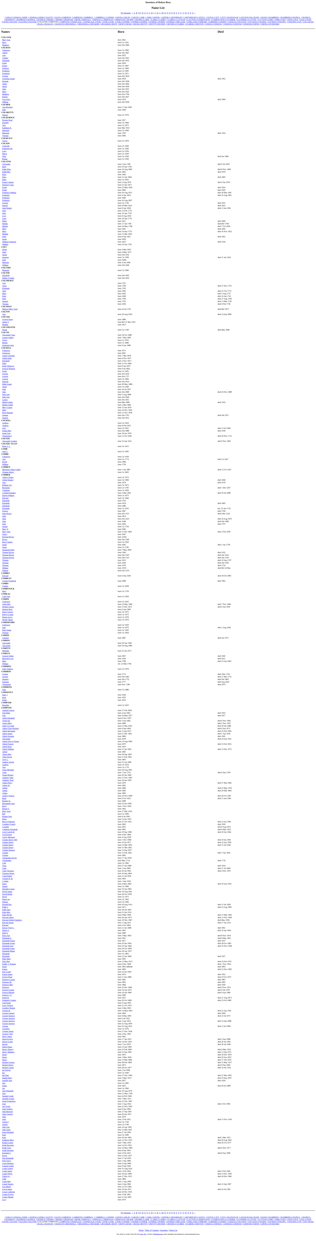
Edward (5, 498)
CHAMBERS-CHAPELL (290, 17)
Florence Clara (8, 185)
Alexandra (6, 646)
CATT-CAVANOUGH (229, 17)
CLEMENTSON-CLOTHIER (223, 20)
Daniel (4, 886)
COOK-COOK (108, 22)
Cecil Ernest (7, 835)
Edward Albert (8, 917)
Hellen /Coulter (8, 278)
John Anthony (7, 669)
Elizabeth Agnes (8, 941)
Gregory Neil (7, 1034)
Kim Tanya (6, 1161)
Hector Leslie (7, 1042)
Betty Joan (6, 811)
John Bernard (7, 1112)
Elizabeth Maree (8, 951)
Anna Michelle (8, 770)
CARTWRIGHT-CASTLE (194, 17)
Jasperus (5, 257)
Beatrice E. (6, 801)
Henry (4, 1055)
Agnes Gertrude (8, 356)
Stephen (5, 679)
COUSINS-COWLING (276, 22)
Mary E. (5, 529)
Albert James (7, 734)
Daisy (4, 884)
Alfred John (6, 358)
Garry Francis (7, 1005)
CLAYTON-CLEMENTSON (198, 20)
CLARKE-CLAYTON (176, 20)
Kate (4, 1135)
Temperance (7, 436)
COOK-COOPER (122, 22)
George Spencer (8, 1016)
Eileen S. (5, 930)
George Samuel (8, 1013)
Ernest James (7, 974)
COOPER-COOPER (138, 22)
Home (141, 1230)
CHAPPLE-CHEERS (45, 20)
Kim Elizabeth (7, 1158)
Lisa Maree (6, 1187)
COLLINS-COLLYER (27, 22)
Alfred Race (7, 747)
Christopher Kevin (9, 858)
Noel (4, 156)
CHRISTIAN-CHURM (123, 20)
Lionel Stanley (8, 1184)
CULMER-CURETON (194, 24)
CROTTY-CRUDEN (156, 24)
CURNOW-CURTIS (250, 24)
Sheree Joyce (7, 617)
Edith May (6, 172)
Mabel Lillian (7, 402)
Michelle (5, 651)
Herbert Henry (8, 1065)
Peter (4, 237)
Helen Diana (7, 1047)
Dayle (4, 897)
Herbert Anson (8, 607)
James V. (5, 322)
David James (7, 892)
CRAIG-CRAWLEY (45, 24)
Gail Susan (6, 1003)
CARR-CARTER (153, 17)
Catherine (6, 490)
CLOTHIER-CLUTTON (246, 20)
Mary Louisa (7, 407)
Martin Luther (7, 405)
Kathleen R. (7, 128)
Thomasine (6, 684)
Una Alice (6, 99)
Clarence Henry (8, 873)
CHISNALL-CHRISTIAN (102, 20)
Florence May (7, 985)
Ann (4, 55)
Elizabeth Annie (8, 948)
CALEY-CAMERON (62, 17)
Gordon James (7, 1031)
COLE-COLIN (305, 20)
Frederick (6, 71)
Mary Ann (6, 40)
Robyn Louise (7, 615)
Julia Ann (6, 394)
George (5, 76)
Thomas (5, 304)
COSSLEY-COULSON (236, 22)
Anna (4, 286)
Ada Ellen (6, 713)
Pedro (4, 700)
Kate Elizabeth (8, 1132)
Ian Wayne (6, 1070)
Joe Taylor (6, 1106)
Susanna (5, 682)
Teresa (4, 141)
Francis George (8, 990)
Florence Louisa (8, 980)
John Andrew (7, 1109)
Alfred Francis (7, 744)
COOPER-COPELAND (175, 22)
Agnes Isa (6, 721)
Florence (5, 68)
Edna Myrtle (7, 915)
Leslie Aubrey (7, 1169)
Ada (4, 314)
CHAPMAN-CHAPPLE (25, 20)
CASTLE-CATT (212, 17)
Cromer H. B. (7, 879)
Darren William (8, 495)
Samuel (5, 301)
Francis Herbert (8, 992)
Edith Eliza (6, 169)
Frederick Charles (9, 1000)
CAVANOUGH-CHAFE (249, 17)
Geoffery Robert (8, 1008)
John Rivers (6, 514)
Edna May (6, 912)
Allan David (7, 757)
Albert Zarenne (8, 736)
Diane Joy (6, 899)
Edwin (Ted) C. (8, 928)
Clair (4, 863)
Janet (4, 252)
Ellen (4, 180)
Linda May (6, 1181)
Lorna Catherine (8, 1192)
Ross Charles (7, 542)
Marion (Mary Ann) (10, 309)
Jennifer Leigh (7, 1096)
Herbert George (8, 1062)
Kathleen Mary (8, 1140)
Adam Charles (7, 477)
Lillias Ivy (6, 1176)
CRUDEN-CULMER (175, 24)
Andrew (5, 423)
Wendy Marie (7, 620)
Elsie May (6, 961)
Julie (4, 110)
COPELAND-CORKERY (196, 22)
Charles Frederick (9, 581)
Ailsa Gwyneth (8, 726)
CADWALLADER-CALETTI (40, 17)
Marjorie (5, 262)
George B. (6, 1011)
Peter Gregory (7, 612)
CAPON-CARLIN (122, 17)
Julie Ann (6, 1127)
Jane (4, 627)
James (4, 84)
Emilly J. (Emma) (9, 964)
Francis (5, 511)
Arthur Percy (7, 783)
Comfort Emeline (9, 493)
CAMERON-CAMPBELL (82, 17)
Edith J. (5, 907)
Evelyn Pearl (7, 977)
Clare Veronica (8, 871)
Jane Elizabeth (7, 1091)
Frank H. (5, 998)
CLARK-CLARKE (158, 20)
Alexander (6, 164)
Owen (4, 340)
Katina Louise (7, 1143)
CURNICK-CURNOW (232, 24)
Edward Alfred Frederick (12, 920)
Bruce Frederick (8, 822)
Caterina (5, 638)
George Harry (7, 319)
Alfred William (8, 749)
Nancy (4, 534)
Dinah (4, 330)
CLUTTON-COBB (265, 20)
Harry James (7, 1037)
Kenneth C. (6, 1153)
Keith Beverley (8, 1145)
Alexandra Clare (8, 335)
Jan (3, 1088)
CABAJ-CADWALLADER (16, 17)
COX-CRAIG (308, 22)
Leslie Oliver (7, 1174)
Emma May (6, 431)
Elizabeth (6, 61)
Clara (4, 866)
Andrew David (8, 762)
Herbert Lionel (8, 1068)
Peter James (6, 630)
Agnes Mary (7, 723)
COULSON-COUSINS (256, 22)
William (5, 102)
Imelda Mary (7, 1078)
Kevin (4, 1156)
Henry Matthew (8, 1052)
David (4, 462)
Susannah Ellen (8, 550)
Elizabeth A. (7, 938)
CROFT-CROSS (125, 24)
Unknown (6, 50)
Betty (4, 167)
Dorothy (5, 123)
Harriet (5, 206)
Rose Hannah (7, 413)
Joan (4, 1104)
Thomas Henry (8, 472)
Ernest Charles (8, 182)
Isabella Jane (7, 1081)
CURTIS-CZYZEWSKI (269, 24)
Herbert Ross (7, 609)
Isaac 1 (5, 695)
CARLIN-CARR (138, 17)
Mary (4, 42)
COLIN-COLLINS (9, 22)
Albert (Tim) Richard (10, 728)
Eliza (4, 174)
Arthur (4, 788)
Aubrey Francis (8, 796)
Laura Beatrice (8, 1163)
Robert (5, 97)
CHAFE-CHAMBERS (269, 17)
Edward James (8, 923)
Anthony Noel (7, 780)
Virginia (5, 136)
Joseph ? (5, 1122)
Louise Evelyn (8, 1194)
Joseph (5, 527)
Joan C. (5, 451)
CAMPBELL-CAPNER (104, 17)
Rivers (4, 539)
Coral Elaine (7, 876)
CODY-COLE (292, 20)
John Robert (7, 208)
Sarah (4, 239)
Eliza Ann (6, 936)
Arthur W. (6, 785)
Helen (4, 250)
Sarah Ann (6, 433)
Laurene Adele (8, 1166)
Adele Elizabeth (8, 718)
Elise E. (5, 933)
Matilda (5, 234)
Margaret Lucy (8, 659)
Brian (4, 819)
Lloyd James (7, 1189)
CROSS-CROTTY (140, 24)
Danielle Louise (8, 889)
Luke (4, 218)
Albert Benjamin (8, 731)
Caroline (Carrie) (8, 824)
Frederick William (9, 193)
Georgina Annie (8, 79)
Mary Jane (6, 532)
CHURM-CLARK (141, 20)
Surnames (164, 1230)
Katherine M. (7, 149)
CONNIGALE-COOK (92, 22)
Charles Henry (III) (9, 840)
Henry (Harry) (7, 1049)
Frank (4, 187)
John (4, 89)
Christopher (6, 860)
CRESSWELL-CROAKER (88, 24)
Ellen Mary (6, 959)
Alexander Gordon (9, 441)
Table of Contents (152, 1230)
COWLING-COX (294, 22)
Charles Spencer (8, 850)
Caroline (5, 827)
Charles (5, 58)
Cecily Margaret (8, 837)
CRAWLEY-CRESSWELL (65, 24)
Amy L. (5, 760)
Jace (4, 1083)
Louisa (5, 400)
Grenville (6, 146)
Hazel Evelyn (7, 1039)
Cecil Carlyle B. (8, 832)
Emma (4, 969)
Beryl (4, 806)
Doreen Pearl (7, 120)
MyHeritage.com (158, 1234)
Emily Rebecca (8, 366)
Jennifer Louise (8, 1099)
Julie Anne (6, 1130)
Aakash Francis (8, 710)
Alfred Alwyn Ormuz (10, 741)
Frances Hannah (8, 369)
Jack (4, 125)
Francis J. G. (7, 995)
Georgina (6, 1029)
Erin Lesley (6, 972)
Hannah (5, 81)
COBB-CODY (280, 20)
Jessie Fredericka (8, 1101)
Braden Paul (7, 816)
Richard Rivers (8, 537)
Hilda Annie (7, 384)
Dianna (5, 902)
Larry (4, 151)
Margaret (5, 130)
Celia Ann (6, 596)
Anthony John (7, 778)
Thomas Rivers (8, 552)
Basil (4, 798)
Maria (4, 221)
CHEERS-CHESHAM (64, 20)
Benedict (5, 705)
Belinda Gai (7, 485)
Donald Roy (7, 904)
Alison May (6, 754)
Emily (4, 63)
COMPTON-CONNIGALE (70, 22)
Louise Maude (7, 1197)
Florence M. (7, 982)
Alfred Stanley (8, 480)
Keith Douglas (8, 1150)
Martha (5, 224)
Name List (173, 1230)
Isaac (4, 697)
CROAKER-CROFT (108, 24)
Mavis (4, 154)
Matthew (5, 45)
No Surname (126, 13)
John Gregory (7, 1114)
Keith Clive (6, 1148)
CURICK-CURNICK (213, 24)
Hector (5, 1044)
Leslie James (7, 1171)
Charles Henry (8, 842)
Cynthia (5, 881)
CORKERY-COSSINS (217, 22)
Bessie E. (6, 809)
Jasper (4, 255)
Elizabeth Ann (7, 946)
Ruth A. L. (6, 446)
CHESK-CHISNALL (82, 20)
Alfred (4, 53)
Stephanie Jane (8, 345)
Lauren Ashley (8, 338)
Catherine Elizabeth (10, 829)
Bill (3, 814)
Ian (3, 1073)
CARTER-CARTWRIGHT (171, 17)
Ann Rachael (7, 107)
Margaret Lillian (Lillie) (11, 470)
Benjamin (6, 488)
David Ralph (7, 894)
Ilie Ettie (5, 1075)
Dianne (5, 115)
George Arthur (8, 656)
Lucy (4, 216)
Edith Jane (6, 910)
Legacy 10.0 (143, 1234)
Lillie (4, 1179)
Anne (4, 772)
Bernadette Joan (8, 804)
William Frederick (9, 242)
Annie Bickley (8, 775)
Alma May (6, 604)
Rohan (4, 159)
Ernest (4, 66)
